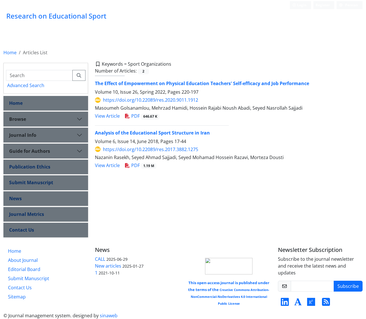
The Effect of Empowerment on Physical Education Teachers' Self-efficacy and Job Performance (202, 83)
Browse (17, 119)
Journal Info (22, 135)
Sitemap (17, 297)
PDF (143, 116)
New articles (108, 266)
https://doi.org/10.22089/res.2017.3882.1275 (150, 149)
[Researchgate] (311, 303)
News (15, 198)
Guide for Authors (29, 151)
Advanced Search (25, 85)
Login (301, 5)
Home (10, 52)
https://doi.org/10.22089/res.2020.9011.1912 (150, 100)
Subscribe (348, 286)
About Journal (23, 260)
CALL (100, 259)
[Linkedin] (285, 303)
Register (323, 5)
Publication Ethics (29, 167)
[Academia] (298, 303)
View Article (107, 116)
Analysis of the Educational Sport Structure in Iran (152, 133)
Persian (351, 5)
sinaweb (109, 315)
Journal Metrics (26, 214)
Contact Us (21, 230)
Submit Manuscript (31, 182)
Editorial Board (24, 269)
